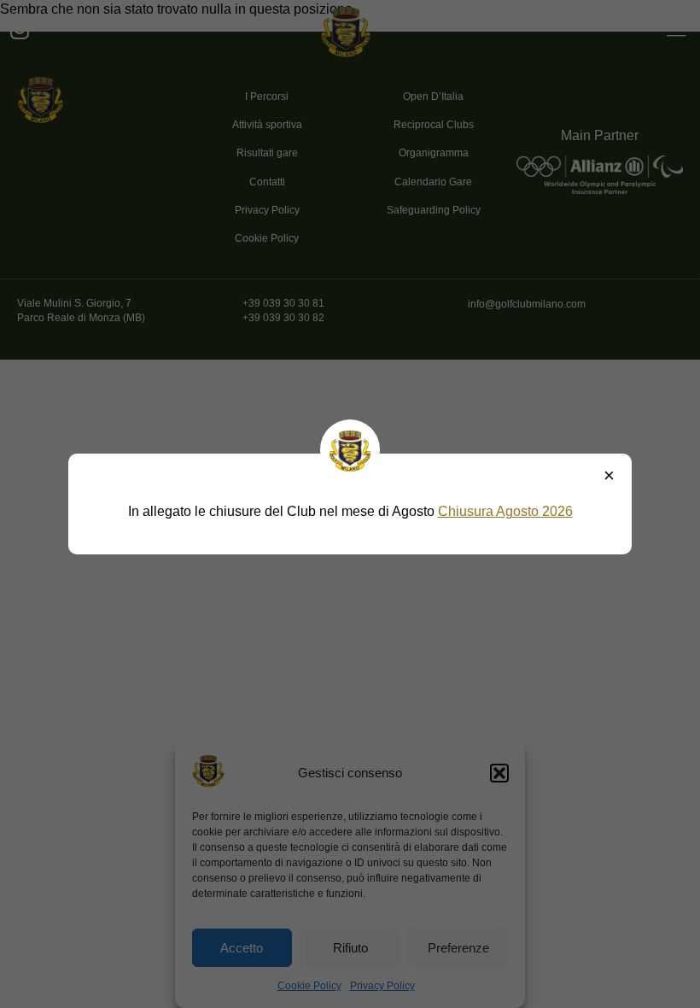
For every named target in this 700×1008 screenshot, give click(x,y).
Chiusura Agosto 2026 (505, 511)
